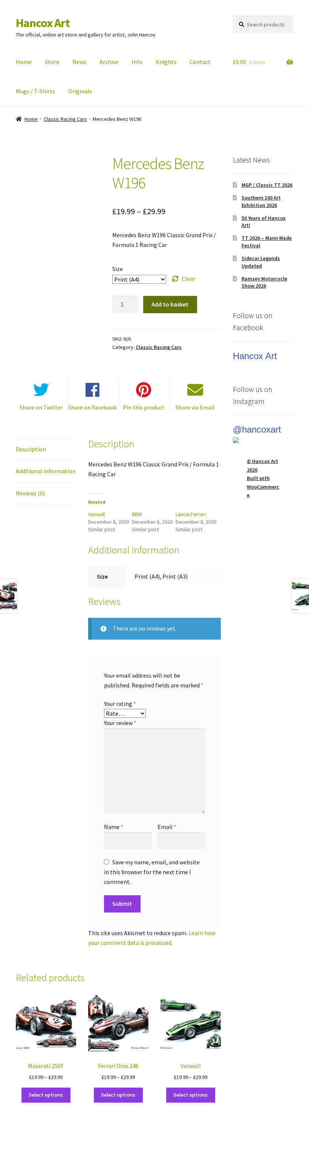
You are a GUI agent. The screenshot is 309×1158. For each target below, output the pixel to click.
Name (113, 826)
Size (117, 269)
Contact (200, 62)
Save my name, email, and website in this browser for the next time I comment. (152, 871)
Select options (46, 1094)
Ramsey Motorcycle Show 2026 (264, 282)
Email (167, 826)
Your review (120, 723)
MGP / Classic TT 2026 (267, 184)
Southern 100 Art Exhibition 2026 (261, 201)
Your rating (120, 703)
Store (52, 62)
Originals (80, 91)
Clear (188, 278)
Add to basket (169, 304)
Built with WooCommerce (263, 486)
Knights (166, 62)
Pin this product (143, 407)
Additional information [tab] (46, 471)
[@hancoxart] (263, 440)
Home (24, 62)
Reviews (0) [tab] (30, 493)
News (79, 62)
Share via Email (195, 407)
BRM (137, 514)
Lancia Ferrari (191, 514)
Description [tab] (31, 449)
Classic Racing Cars (65, 119)
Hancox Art (43, 22)
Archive (108, 62)
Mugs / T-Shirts (35, 91)
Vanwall (96, 514)
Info (137, 62)
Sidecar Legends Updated (261, 262)
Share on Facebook (92, 407)
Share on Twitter (41, 407)
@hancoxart (257, 429)
